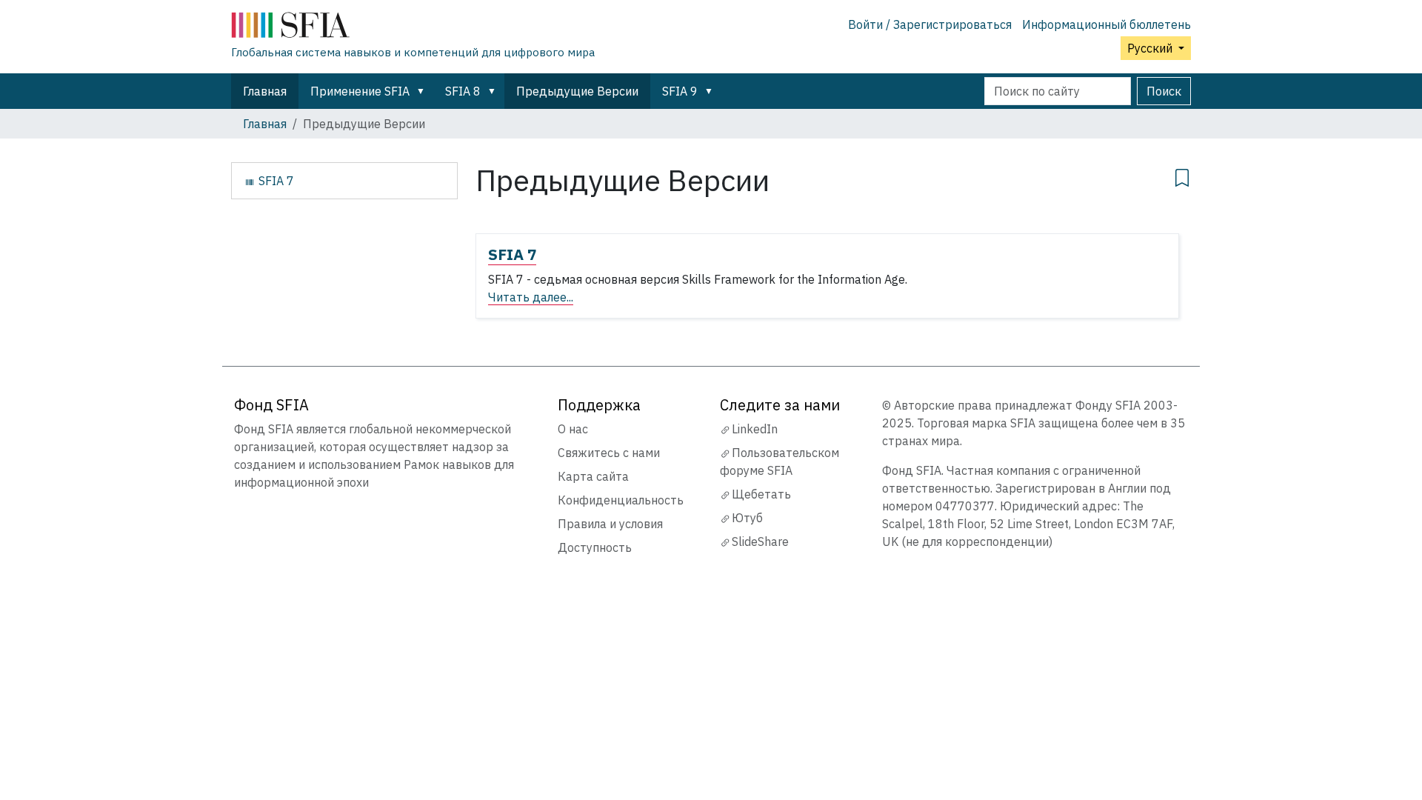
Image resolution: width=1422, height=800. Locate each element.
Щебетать (761, 494)
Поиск (1163, 91)
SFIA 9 (680, 91)
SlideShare (760, 541)
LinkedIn (755, 428)
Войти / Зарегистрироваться (930, 24)
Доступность (595, 547)
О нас (573, 428)
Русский (1151, 48)
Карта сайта (593, 476)
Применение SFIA (360, 91)
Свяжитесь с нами (609, 452)
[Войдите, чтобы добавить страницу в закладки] (1182, 175)
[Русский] (413, 28)
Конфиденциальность (621, 500)
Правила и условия (610, 523)
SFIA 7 (512, 254)
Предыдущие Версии (577, 91)
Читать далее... (530, 297)
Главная (265, 91)
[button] (423, 91)
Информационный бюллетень (1106, 24)
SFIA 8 (463, 91)
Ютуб (747, 517)
